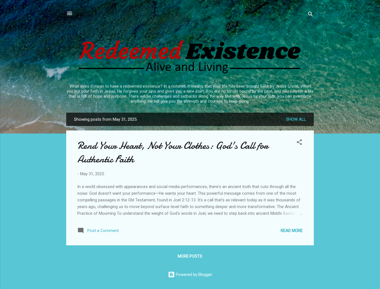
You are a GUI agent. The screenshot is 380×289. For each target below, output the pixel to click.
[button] (299, 143)
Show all (296, 119)
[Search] (310, 15)
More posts (190, 256)
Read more (292, 230)
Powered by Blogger (193, 274)
